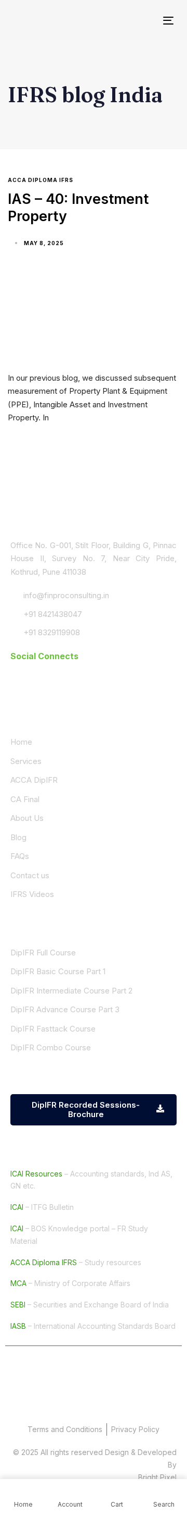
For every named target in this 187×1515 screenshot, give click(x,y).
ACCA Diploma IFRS (40, 180)
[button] (44, 656)
